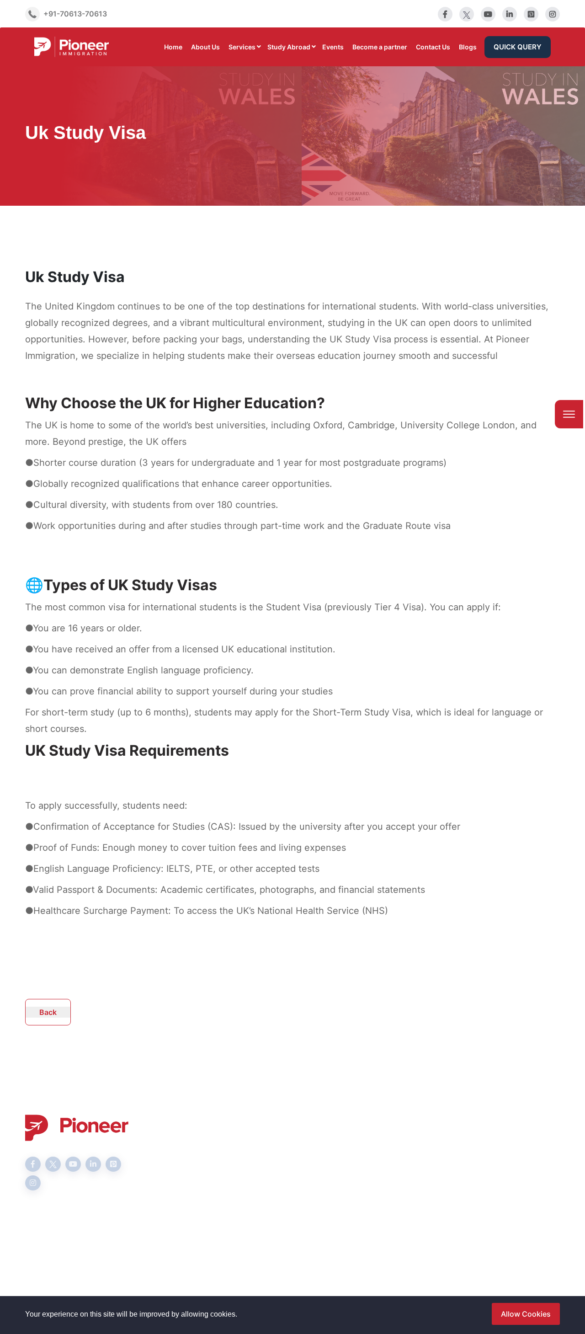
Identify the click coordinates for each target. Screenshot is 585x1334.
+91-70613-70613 (75, 13)
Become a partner (379, 47)
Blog (307, 1190)
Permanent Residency (245, 1204)
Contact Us (433, 47)
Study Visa (226, 1146)
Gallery (311, 1204)
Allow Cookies (526, 1313)
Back (48, 1012)
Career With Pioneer (334, 1175)
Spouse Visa (229, 1160)
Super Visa (226, 1190)
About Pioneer (324, 1146)
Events (333, 47)
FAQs (308, 1160)
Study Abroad (288, 47)
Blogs (468, 47)
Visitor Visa (227, 1175)
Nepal (309, 1219)
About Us (205, 47)
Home (173, 47)
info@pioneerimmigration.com (504, 1161)
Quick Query (518, 47)
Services (242, 47)
